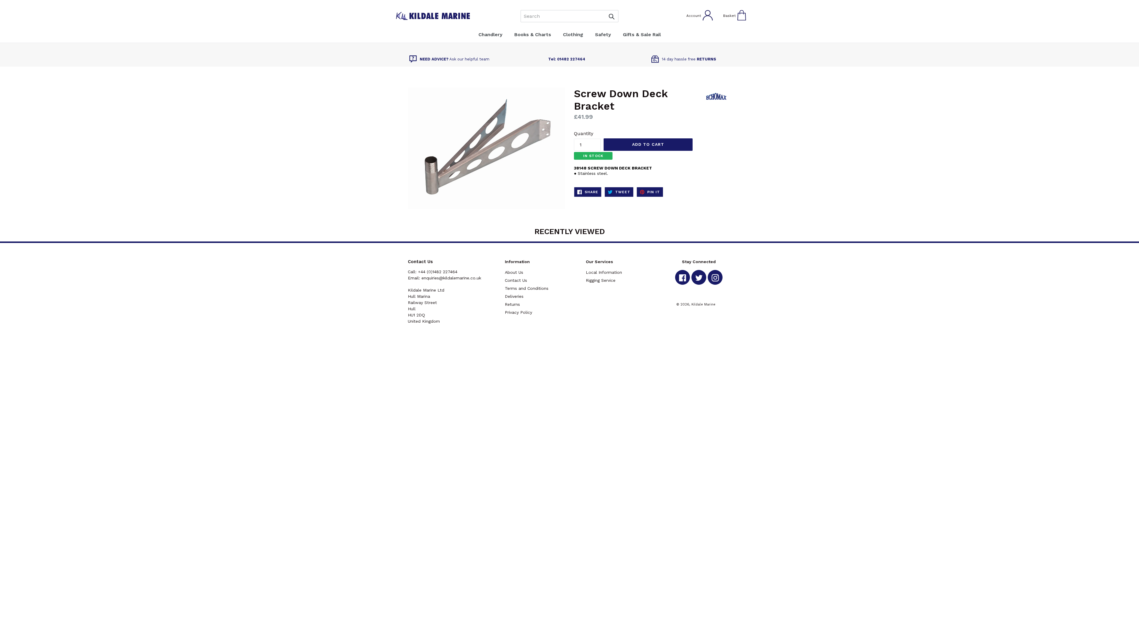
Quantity (583, 133)
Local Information (604, 272)
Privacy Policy (518, 312)
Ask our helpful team (454, 59)
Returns (512, 304)
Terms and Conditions (526, 288)
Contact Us (516, 280)
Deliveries (514, 296)
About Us (514, 272)
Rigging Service (600, 280)
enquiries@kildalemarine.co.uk (451, 278)
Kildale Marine (703, 304)
